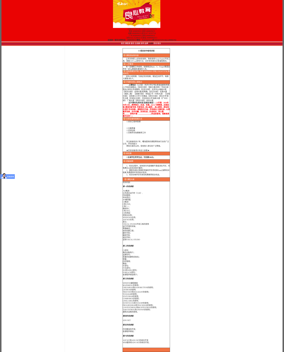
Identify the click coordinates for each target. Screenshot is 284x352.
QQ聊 (151, 43)
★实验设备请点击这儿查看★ (137, 150)
